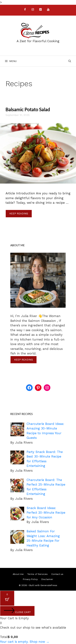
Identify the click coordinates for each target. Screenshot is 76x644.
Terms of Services (37, 574)
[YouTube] (48, 9)
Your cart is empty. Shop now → (24, 641)
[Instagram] (33, 9)
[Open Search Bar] (69, 61)
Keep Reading (18, 213)
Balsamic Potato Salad (28, 109)
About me (18, 574)
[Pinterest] (40, 9)
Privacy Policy (30, 579)
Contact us (57, 574)
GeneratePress (48, 585)
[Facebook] (25, 9)
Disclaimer (47, 579)
